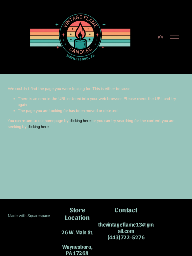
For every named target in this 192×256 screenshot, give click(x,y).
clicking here (80, 121)
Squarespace (39, 215)
